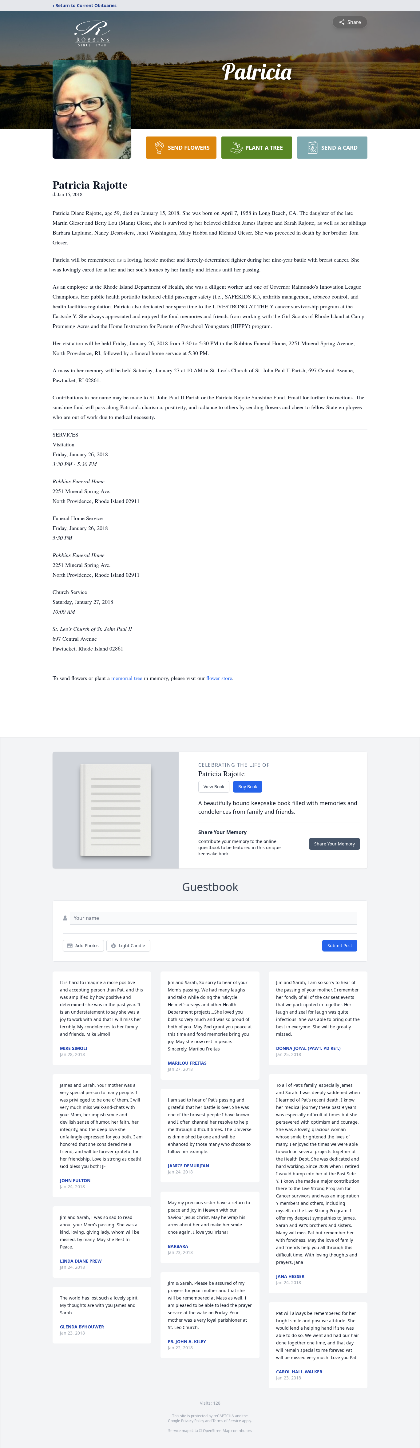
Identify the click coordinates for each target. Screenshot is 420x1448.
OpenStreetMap (216, 1430)
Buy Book (247, 786)
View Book (214, 786)
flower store (219, 678)
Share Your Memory (334, 844)
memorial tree (126, 678)
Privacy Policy (192, 1420)
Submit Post (339, 945)
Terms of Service (226, 1420)
